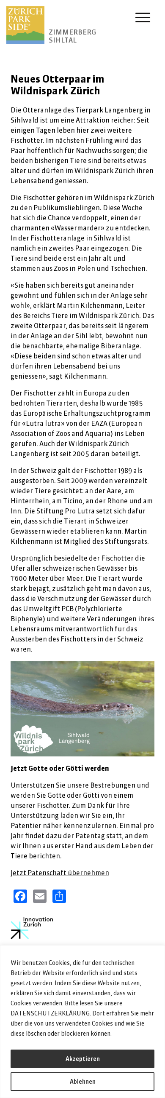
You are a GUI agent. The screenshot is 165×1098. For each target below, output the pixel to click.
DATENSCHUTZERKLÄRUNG (50, 1013)
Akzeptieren (83, 1059)
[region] (82, 1021)
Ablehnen (83, 1081)
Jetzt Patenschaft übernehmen (60, 872)
